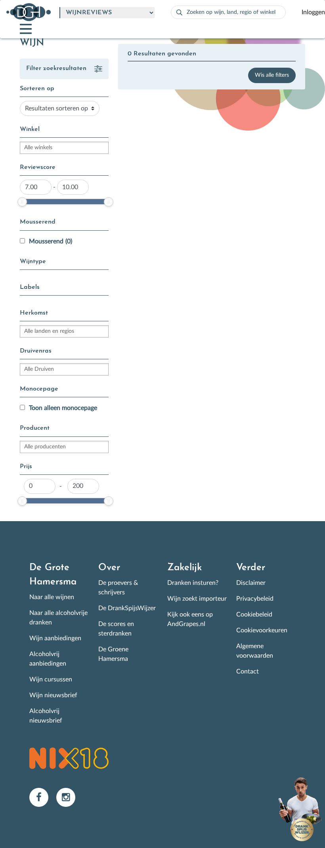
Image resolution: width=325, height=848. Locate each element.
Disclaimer (251, 583)
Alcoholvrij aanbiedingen (47, 659)
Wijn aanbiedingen (55, 638)
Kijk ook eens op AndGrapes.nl (190, 619)
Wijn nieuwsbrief (53, 695)
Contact (247, 671)
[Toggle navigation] (19, 28)
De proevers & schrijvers (118, 588)
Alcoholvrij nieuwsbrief (45, 716)
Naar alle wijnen (51, 597)
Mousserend (50, 241)
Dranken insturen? (192, 583)
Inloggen (313, 12)
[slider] (22, 202)
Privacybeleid (254, 599)
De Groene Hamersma (113, 654)
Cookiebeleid (254, 614)
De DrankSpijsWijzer (127, 608)
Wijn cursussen (50, 679)
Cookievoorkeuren (261, 630)
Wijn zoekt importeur (197, 599)
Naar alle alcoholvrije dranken (58, 618)
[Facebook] (42, 797)
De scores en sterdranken (116, 629)
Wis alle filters (272, 75)
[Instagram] (69, 797)
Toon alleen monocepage (63, 408)
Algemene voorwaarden (254, 651)
